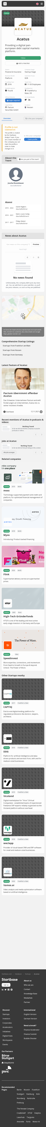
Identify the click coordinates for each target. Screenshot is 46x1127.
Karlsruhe (31, 1098)
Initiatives (6, 1031)
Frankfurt (36, 1090)
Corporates (7, 1023)
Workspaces (7, 1040)
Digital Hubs (8, 1036)
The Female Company (25, 1108)
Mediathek (28, 998)
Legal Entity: (9, 105)
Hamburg (30, 1094)
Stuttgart (20, 1094)
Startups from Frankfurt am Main (16, 345)
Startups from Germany (13, 355)
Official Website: (10, 97)
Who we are (28, 985)
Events (5, 1044)
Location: (27, 105)
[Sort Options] (27, 257)
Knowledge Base (30, 993)
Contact (27, 989)
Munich (27, 1090)
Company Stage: (30, 69)
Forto (28, 1121)
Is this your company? (34, 118)
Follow (23, 58)
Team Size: (28, 82)
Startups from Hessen (12, 350)
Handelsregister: (10, 88)
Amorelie (20, 1121)
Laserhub (20, 1117)
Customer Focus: (30, 76)
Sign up (6, 985)
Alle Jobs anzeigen (9, 452)
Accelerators (8, 1027)
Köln (38, 1094)
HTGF (30, 1113)
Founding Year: (9, 82)
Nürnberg (21, 1098)
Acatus (36, 974)
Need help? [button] (23, 249)
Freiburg (20, 1102)
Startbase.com (7, 974)
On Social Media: (30, 97)
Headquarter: (29, 88)
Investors (6, 1018)
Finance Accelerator (31, 1030)
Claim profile (32, 139)
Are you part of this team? (30, 159)
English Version (30, 1014)
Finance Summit (30, 1034)
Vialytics (37, 1113)
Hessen (30, 107)
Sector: (7, 69)
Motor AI (36, 1121)
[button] (37, 3)
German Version (30, 1018)
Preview (36, 244)
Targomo (30, 1117)
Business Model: (10, 76)
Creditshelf (21, 1113)
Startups (28, 974)
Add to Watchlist (24, 63)
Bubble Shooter (30, 1038)
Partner (27, 1002)
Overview (7, 118)
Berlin (19, 1090)
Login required (14, 100)
